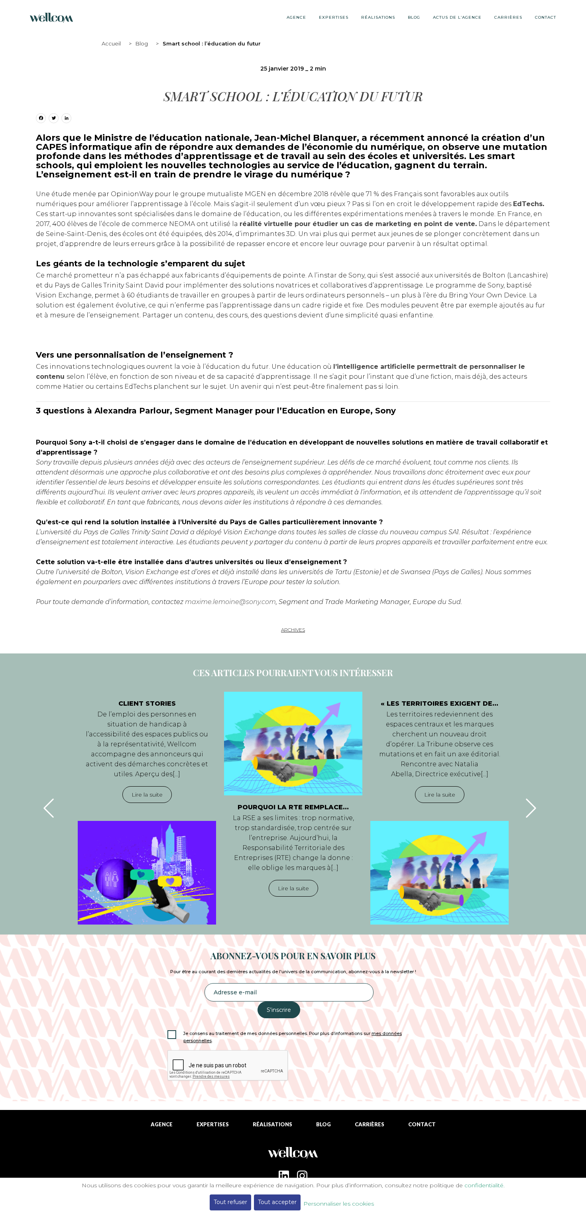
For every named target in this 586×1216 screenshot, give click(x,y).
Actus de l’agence (457, 17)
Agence (296, 17)
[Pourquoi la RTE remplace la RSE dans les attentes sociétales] (293, 743)
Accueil (111, 43)
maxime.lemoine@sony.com (230, 602)
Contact (545, 17)
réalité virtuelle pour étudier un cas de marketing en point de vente (357, 224)
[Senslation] (293, 1155)
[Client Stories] (147, 873)
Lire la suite (147, 794)
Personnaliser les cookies (338, 1203)
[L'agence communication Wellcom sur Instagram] (302, 1176)
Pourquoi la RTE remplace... (293, 807)
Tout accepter (277, 1202)
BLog (414, 17)
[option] (147, 808)
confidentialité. (484, 1185)
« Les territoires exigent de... (439, 703)
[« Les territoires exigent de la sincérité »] (439, 873)
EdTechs (528, 204)
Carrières (508, 17)
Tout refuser (230, 1202)
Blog (142, 43)
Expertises (333, 17)
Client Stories (147, 703)
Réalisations (378, 17)
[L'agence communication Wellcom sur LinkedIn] (284, 1176)
